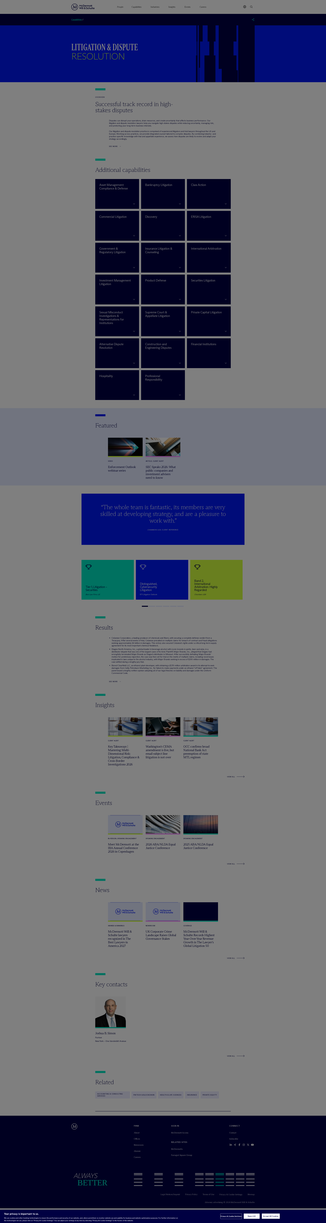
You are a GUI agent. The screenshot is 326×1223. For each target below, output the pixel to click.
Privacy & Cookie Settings (231, 1216)
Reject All (252, 1216)
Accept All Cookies (270, 1216)
